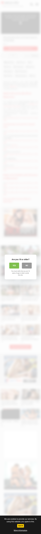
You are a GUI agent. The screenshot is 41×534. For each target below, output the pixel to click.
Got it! (20, 526)
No (27, 265)
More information (20, 530)
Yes (14, 265)
